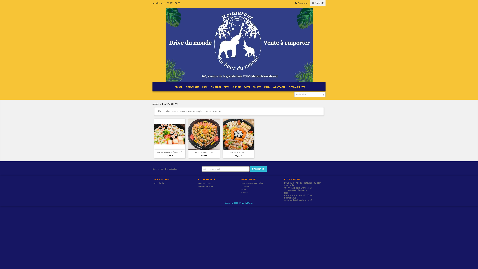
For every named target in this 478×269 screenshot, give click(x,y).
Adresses (244, 192)
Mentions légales (205, 183)
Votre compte (248, 179)
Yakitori (216, 87)
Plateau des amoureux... (204, 152)
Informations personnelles (252, 183)
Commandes (246, 186)
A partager (279, 87)
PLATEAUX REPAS (297, 87)
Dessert (257, 87)
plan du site (159, 183)
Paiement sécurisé (205, 186)
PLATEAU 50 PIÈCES (238, 152)
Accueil (179, 87)
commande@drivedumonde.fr (298, 200)
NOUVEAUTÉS (192, 87)
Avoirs (243, 189)
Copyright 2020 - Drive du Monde (239, 203)
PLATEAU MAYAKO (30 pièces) (169, 152)
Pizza (226, 87)
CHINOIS (236, 87)
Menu (267, 87)
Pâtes (247, 87)
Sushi (205, 87)
